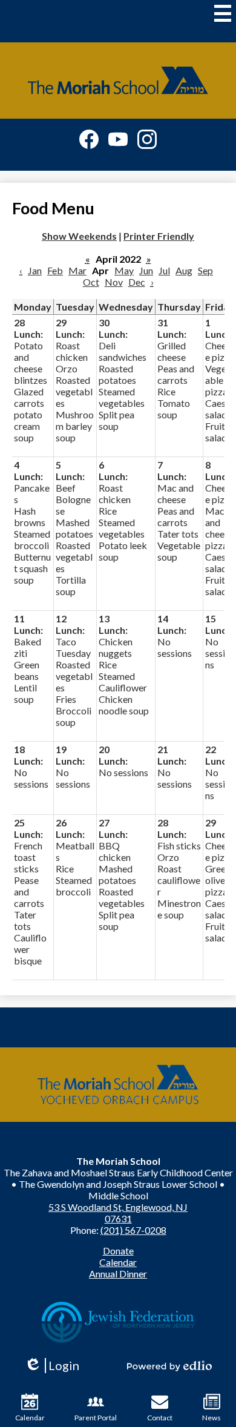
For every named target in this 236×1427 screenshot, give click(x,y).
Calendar (118, 1262)
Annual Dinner (118, 1273)
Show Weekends (79, 236)
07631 (118, 1218)
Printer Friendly (158, 236)
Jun (146, 270)
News (211, 1417)
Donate (118, 1250)
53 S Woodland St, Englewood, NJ (118, 1207)
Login (56, 1365)
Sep (205, 270)
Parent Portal (95, 1417)
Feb (55, 270)
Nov (114, 282)
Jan (35, 270)
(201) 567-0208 (133, 1230)
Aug (183, 270)
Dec (136, 282)
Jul (164, 270)
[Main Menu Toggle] (222, 13)
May (124, 270)
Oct (91, 282)
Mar (77, 270)
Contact (159, 1417)
